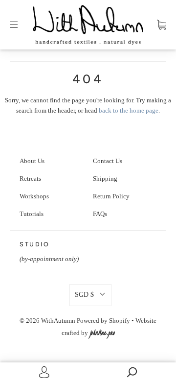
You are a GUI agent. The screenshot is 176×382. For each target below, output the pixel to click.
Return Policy (111, 196)
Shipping (105, 178)
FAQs (100, 214)
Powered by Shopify (103, 320)
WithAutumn (58, 320)
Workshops (34, 196)
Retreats (30, 178)
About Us (32, 161)
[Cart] (161, 25)
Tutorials (32, 214)
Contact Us (107, 161)
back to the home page (128, 110)
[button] (90, 295)
